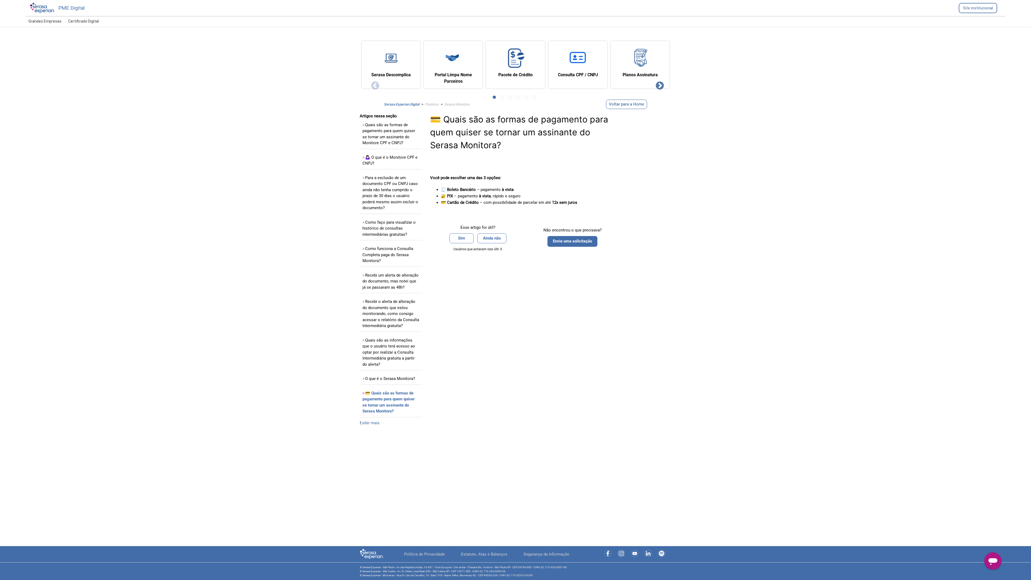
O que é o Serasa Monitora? (388, 378)
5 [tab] (527, 98)
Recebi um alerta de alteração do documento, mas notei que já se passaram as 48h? (390, 281)
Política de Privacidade (424, 554)
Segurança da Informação (546, 554)
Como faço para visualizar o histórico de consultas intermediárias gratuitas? (389, 228)
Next (657, 84)
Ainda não (492, 238)
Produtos (432, 104)
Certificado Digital (83, 21)
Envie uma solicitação (572, 241)
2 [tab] (503, 98)
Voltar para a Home (626, 104)
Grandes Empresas (44, 21)
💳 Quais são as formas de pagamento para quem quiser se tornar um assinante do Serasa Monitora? (388, 402)
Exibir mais (370, 423)
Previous (373, 84)
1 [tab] (495, 98)
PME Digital (71, 8)
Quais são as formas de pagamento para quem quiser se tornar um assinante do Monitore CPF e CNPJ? (388, 134)
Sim (461, 238)
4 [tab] (519, 98)
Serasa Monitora (456, 104)
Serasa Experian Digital (401, 104)
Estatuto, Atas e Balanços (484, 554)
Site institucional (978, 8)
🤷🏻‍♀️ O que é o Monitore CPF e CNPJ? (390, 160)
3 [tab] (511, 98)
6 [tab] (535, 98)
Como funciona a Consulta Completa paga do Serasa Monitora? (387, 254)
